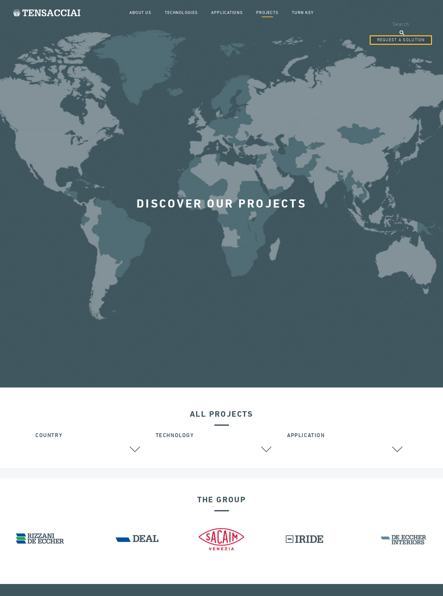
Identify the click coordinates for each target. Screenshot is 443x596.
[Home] (46, 12)
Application (306, 435)
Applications (227, 13)
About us (140, 13)
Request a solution (401, 40)
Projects (267, 13)
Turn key (303, 13)
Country (48, 435)
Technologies (181, 13)
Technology (175, 435)
